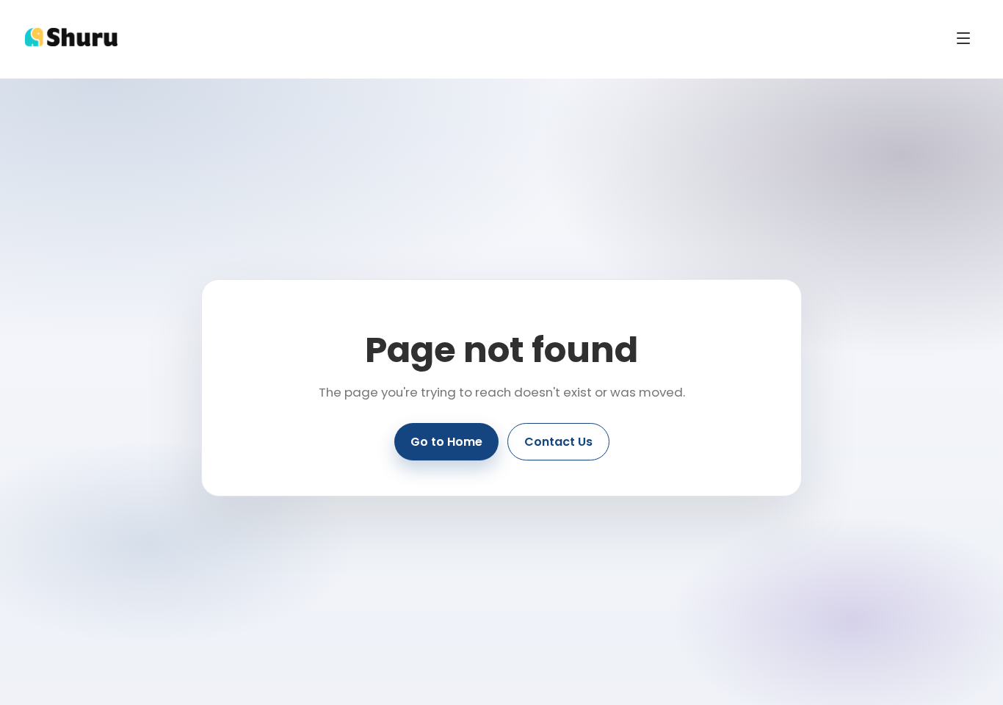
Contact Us (558, 441)
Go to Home (446, 441)
